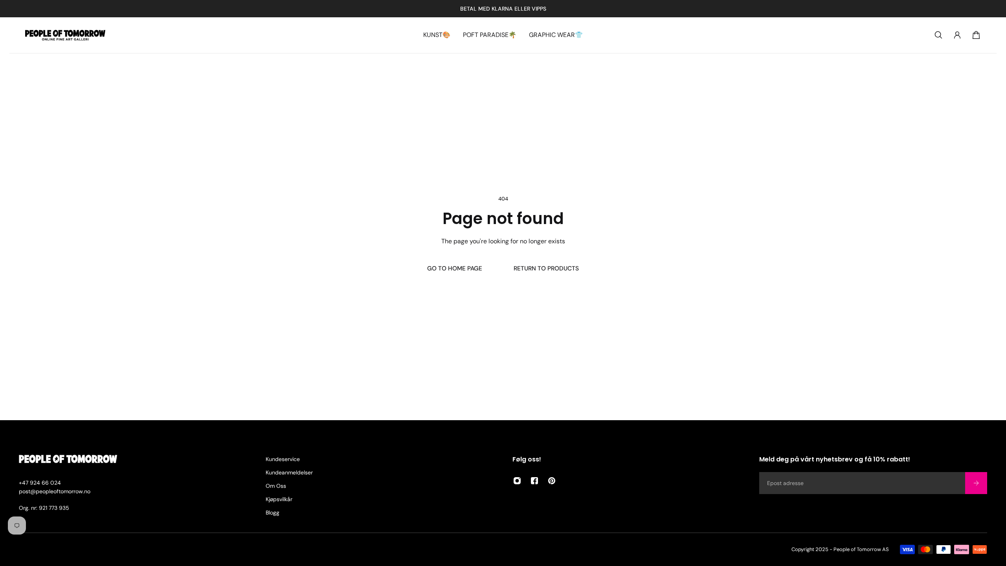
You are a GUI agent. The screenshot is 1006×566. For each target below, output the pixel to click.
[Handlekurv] (976, 35)
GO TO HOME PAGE (454, 268)
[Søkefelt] (938, 35)
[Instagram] (517, 480)
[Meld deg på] (976, 483)
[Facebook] (534, 480)
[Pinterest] (551, 480)
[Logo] (65, 35)
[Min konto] (957, 35)
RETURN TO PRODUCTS (546, 268)
